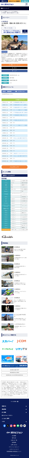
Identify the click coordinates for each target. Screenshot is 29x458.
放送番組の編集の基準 (14, 369)
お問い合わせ (14, 444)
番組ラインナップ (8, 11)
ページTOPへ (14, 401)
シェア (15, 70)
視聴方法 (26, 1)
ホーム (5, 1)
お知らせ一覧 (14, 440)
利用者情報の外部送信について (14, 451)
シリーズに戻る (9, 27)
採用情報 (14, 442)
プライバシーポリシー (14, 447)
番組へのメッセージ (15, 64)
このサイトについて (14, 449)
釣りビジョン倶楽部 (14, 1)
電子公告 (14, 438)
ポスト (15, 68)
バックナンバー (14, 167)
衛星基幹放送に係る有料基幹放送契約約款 (14, 375)
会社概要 (14, 435)
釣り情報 (4, 412)
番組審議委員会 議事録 (14, 372)
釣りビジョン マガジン (7, 415)
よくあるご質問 (5, 418)
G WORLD (15, 11)
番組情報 (4, 409)
